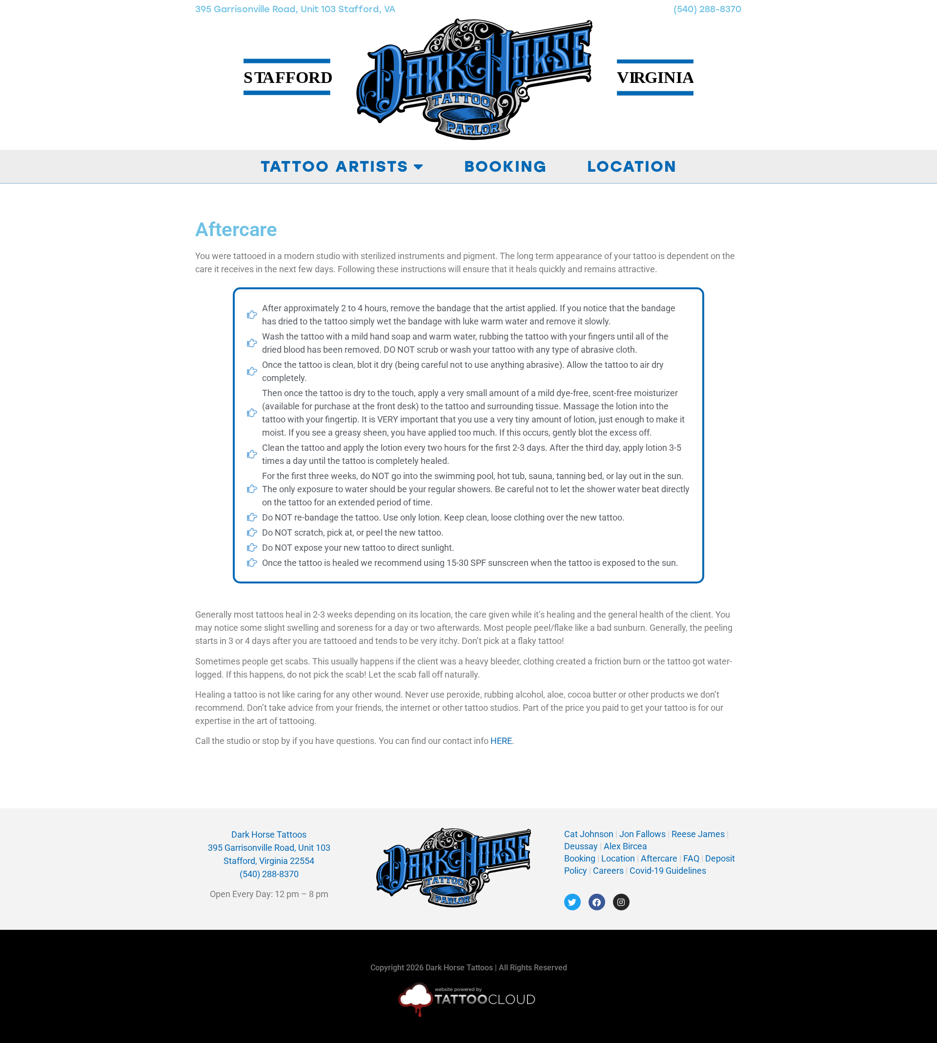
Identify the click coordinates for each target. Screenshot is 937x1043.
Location (632, 166)
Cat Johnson (588, 834)
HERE (501, 741)
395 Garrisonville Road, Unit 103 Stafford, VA (295, 9)
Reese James (699, 834)
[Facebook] (597, 902)
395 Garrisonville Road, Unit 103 (269, 847)
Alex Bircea (624, 846)
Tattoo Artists (334, 166)
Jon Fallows (642, 834)
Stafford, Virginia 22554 (269, 861)
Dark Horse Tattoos (268, 834)
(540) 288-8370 (707, 9)
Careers (609, 870)
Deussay (581, 846)
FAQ (691, 858)
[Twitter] (572, 902)
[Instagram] (621, 902)
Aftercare (659, 858)
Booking (505, 166)
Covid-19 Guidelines (668, 870)
